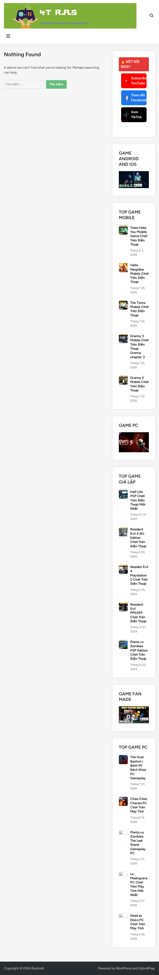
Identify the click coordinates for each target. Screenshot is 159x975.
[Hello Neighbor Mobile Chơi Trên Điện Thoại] (123, 265)
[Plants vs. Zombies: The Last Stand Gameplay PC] (123, 833)
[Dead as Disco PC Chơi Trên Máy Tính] (123, 916)
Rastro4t (37, 968)
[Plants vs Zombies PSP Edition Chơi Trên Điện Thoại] (123, 642)
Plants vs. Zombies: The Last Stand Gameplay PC (138, 842)
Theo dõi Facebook (139, 97)
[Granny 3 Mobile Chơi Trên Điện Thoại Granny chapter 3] (123, 336)
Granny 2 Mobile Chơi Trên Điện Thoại (139, 384)
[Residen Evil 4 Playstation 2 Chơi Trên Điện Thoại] (123, 567)
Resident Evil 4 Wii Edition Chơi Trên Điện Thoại (138, 537)
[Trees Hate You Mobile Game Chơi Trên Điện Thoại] (123, 228)
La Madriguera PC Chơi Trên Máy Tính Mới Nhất (138, 884)
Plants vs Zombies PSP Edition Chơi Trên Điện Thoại (139, 650)
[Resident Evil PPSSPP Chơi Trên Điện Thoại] (123, 605)
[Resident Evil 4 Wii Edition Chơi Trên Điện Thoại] (123, 530)
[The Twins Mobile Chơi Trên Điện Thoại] (123, 303)
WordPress (123, 968)
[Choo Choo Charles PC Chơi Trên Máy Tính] (123, 799)
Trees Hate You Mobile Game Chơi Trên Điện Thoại (138, 236)
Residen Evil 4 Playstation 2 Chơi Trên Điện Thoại (139, 575)
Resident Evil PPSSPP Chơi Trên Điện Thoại (138, 613)
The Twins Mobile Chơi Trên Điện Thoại (139, 309)
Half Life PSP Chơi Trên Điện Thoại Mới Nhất (137, 500)
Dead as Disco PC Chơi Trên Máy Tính (137, 922)
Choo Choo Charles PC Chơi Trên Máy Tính (138, 805)
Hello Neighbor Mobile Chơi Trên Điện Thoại (139, 273)
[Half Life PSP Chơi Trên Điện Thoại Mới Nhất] (123, 492)
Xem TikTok (136, 114)
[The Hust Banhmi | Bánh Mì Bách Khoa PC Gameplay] (123, 757)
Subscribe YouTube (139, 80)
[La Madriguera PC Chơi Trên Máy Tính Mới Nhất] (123, 874)
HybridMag (146, 968)
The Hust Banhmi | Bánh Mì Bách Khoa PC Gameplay (138, 767)
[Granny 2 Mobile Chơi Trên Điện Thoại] (123, 378)
